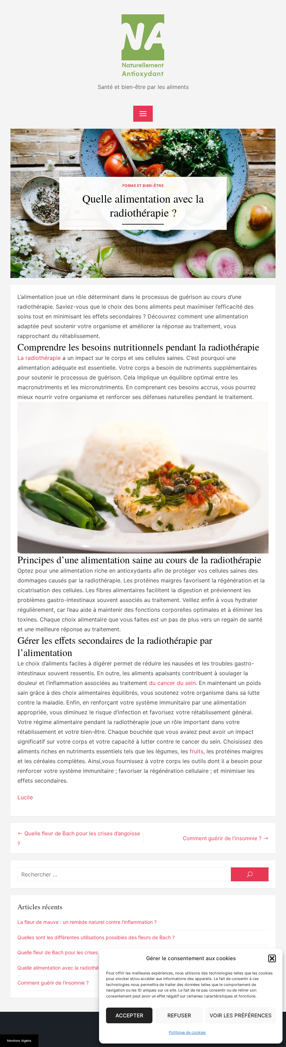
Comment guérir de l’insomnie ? (222, 838)
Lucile (25, 797)
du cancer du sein (172, 682)
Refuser (179, 1015)
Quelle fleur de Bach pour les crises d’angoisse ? (72, 952)
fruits (196, 751)
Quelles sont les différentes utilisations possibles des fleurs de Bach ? (96, 937)
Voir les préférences (241, 1015)
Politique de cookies (187, 1032)
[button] (272, 958)
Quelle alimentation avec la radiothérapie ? (65, 968)
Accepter (129, 1015)
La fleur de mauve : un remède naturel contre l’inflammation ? (87, 922)
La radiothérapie (39, 357)
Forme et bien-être (143, 185)
